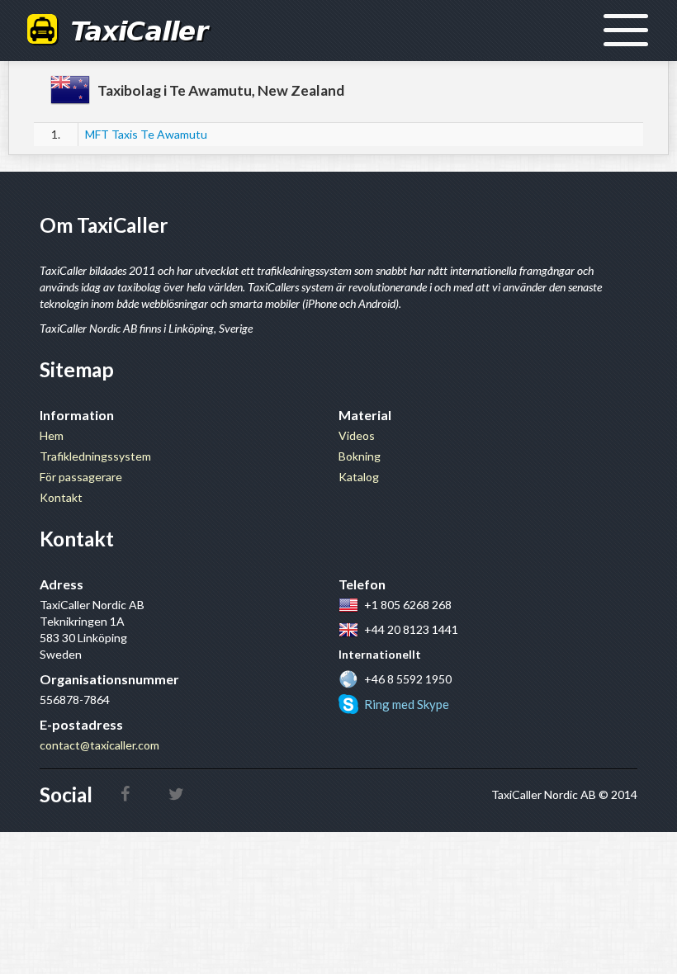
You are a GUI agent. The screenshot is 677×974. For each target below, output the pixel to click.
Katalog (358, 477)
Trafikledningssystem (95, 456)
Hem (52, 435)
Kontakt (61, 497)
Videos (356, 435)
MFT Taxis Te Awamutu (146, 134)
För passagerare (81, 477)
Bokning (359, 456)
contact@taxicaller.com (99, 745)
